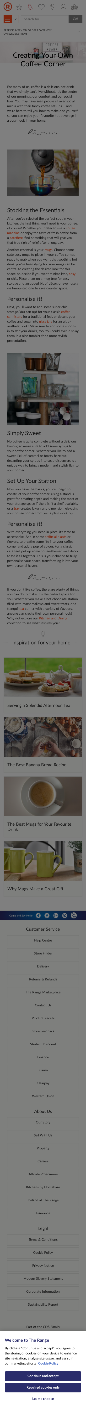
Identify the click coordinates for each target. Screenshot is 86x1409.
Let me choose (43, 1399)
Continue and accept (43, 1376)
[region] (43, 1370)
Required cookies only (43, 1387)
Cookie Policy (48, 1363)
